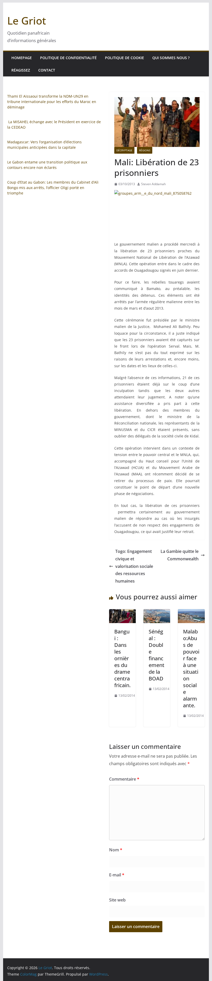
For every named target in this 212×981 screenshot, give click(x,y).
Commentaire (124, 779)
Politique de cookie (124, 57)
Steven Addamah (153, 184)
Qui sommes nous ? (171, 57)
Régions (144, 150)
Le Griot (26, 20)
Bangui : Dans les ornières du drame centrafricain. (122, 658)
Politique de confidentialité (68, 57)
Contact (46, 70)
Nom (115, 850)
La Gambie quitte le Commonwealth (180, 555)
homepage (21, 57)
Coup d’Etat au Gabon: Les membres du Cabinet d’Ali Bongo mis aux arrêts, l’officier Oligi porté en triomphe (53, 187)
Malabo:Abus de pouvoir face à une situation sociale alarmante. (191, 668)
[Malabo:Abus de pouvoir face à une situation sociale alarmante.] (191, 613)
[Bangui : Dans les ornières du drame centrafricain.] (122, 613)
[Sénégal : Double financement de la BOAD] (156, 613)
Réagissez (20, 70)
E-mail (116, 875)
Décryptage (124, 150)
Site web (117, 900)
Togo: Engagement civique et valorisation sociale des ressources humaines (134, 566)
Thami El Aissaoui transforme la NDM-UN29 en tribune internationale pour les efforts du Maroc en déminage (51, 101)
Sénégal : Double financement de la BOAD (156, 655)
